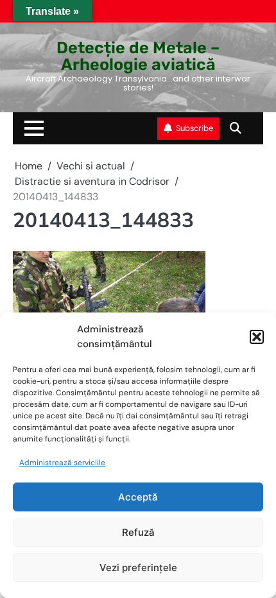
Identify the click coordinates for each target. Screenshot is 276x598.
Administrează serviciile (62, 462)
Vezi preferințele (138, 567)
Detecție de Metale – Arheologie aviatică (138, 55)
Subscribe (194, 128)
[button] (256, 336)
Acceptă (138, 497)
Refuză (138, 532)
